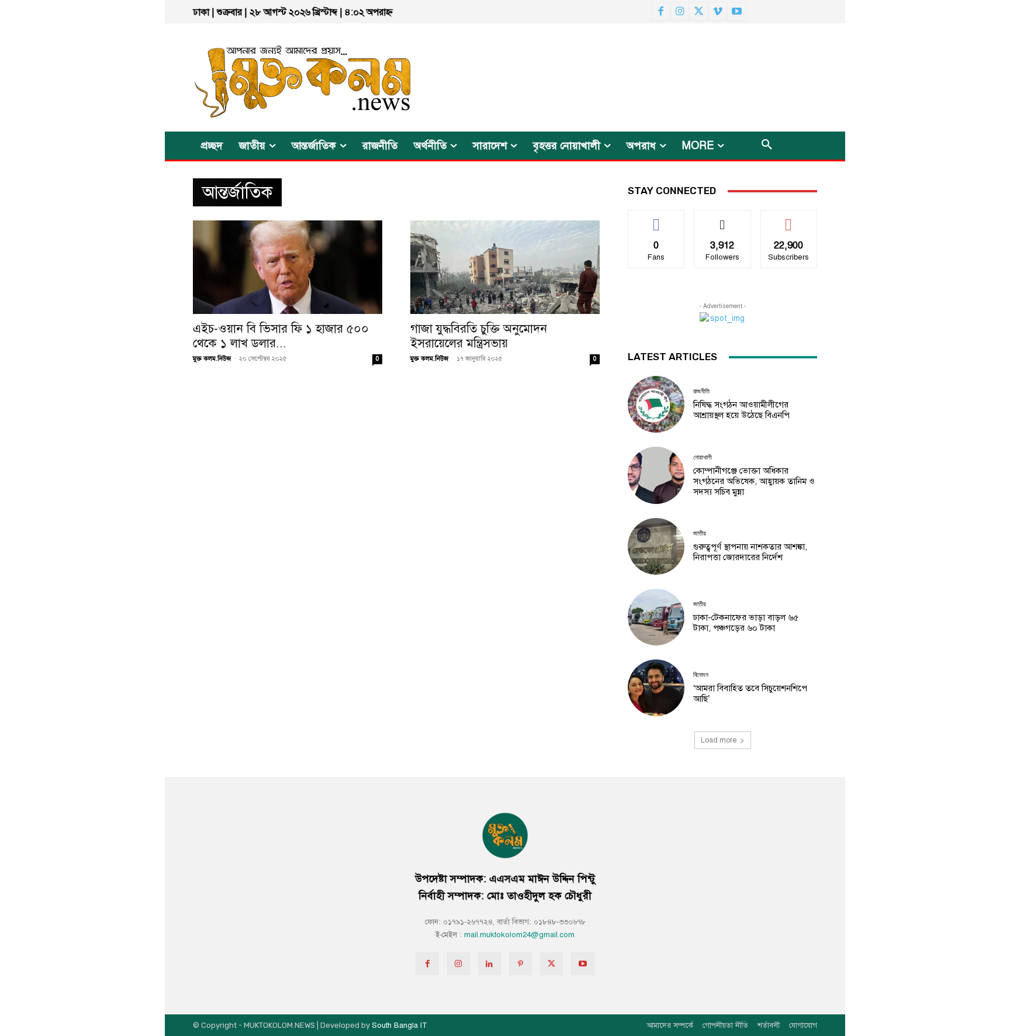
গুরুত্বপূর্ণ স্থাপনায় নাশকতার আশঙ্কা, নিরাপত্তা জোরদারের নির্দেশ (750, 551)
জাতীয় (699, 533)
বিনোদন (700, 675)
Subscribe (789, 219)
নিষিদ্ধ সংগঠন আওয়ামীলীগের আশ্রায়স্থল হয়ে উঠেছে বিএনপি (741, 409)
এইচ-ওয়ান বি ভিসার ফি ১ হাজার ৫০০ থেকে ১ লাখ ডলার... (281, 336)
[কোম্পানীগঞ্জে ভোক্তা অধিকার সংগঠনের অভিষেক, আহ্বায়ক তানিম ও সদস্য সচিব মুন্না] (656, 475)
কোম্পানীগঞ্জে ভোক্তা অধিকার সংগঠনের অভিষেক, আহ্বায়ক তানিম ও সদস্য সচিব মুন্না (754, 481)
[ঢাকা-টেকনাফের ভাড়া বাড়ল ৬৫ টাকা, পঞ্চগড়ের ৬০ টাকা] (656, 617)
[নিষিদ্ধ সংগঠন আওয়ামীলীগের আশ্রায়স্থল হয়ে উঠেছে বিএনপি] (656, 404)
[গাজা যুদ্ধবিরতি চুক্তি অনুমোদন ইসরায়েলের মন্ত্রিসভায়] (505, 267)
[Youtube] (736, 11)
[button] (767, 146)
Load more (718, 740)
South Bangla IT (399, 1025)
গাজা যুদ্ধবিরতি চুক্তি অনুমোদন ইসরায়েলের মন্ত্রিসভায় (478, 336)
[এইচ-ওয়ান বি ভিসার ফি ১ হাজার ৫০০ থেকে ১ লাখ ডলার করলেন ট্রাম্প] (287, 267)
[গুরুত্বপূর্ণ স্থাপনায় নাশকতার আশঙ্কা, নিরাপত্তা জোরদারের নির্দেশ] (656, 546)
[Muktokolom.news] (281, 77)
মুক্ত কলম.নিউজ (212, 358)
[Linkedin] (489, 963)
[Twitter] (698, 11)
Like (656, 219)
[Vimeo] (717, 11)
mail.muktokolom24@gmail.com (519, 935)
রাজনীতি (701, 391)
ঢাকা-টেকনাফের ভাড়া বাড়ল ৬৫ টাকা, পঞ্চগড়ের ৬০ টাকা (745, 622)
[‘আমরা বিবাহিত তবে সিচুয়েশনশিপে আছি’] (656, 687)
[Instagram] (679, 11)
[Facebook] (661, 11)
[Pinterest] (520, 963)
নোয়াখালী (702, 457)
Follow (723, 219)
